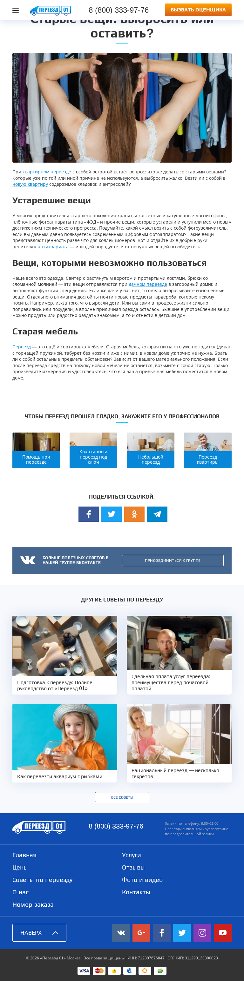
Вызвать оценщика (198, 9)
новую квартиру (30, 184)
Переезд (21, 346)
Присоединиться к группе (173, 560)
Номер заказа (33, 904)
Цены (20, 867)
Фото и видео (142, 879)
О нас (20, 892)
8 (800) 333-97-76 (119, 10)
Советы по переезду (42, 879)
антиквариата (53, 246)
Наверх (31, 933)
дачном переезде (148, 284)
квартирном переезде (47, 171)
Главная (24, 854)
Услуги (131, 854)
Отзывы (133, 867)
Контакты (136, 892)
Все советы (122, 797)
